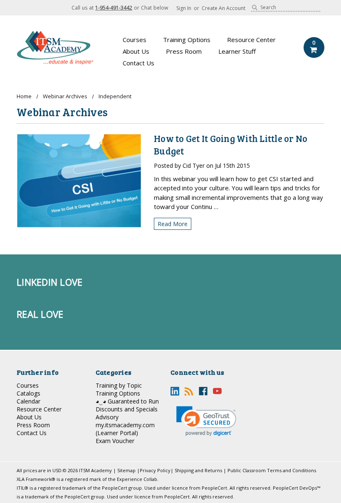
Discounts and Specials (127, 409)
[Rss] (189, 391)
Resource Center (251, 39)
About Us (136, 51)
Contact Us (138, 63)
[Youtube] (217, 391)
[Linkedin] (174, 391)
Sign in (183, 8)
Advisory (107, 417)
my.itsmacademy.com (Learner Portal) (125, 429)
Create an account (223, 8)
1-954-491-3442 (113, 7)
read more (173, 224)
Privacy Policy (155, 470)
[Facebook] (203, 391)
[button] (206, 421)
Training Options (186, 39)
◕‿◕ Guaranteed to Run (127, 401)
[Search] (254, 7)
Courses (134, 39)
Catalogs (28, 393)
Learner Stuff (237, 51)
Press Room (184, 51)
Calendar (28, 401)
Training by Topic (119, 385)
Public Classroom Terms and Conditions (271, 470)
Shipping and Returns (198, 470)
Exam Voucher (115, 441)
